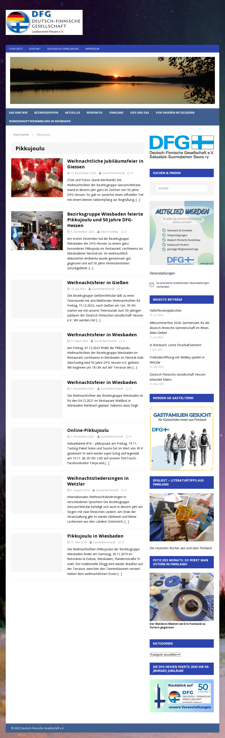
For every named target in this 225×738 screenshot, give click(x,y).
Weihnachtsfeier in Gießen (98, 282)
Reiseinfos (94, 113)
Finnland (116, 113)
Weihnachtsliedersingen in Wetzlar (98, 481)
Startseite (16, 48)
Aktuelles (72, 113)
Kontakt (35, 48)
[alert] (182, 284)
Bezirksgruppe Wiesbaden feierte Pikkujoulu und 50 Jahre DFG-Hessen (105, 219)
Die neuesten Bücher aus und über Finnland (181, 548)
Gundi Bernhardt (113, 173)
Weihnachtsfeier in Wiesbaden (102, 335)
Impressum (92, 48)
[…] (138, 200)
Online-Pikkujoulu (88, 430)
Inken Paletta (109, 232)
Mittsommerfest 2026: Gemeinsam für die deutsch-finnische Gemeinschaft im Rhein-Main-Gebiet (179, 328)
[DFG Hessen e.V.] (113, 80)
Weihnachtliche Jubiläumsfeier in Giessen (105, 164)
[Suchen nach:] (182, 188)
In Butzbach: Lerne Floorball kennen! (175, 345)
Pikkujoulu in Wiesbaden (95, 536)
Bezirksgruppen (46, 113)
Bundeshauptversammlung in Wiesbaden (40, 121)
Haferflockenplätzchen (165, 310)
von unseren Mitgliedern (175, 113)
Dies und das (139, 113)
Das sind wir (18, 113)
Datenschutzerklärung (63, 48)
